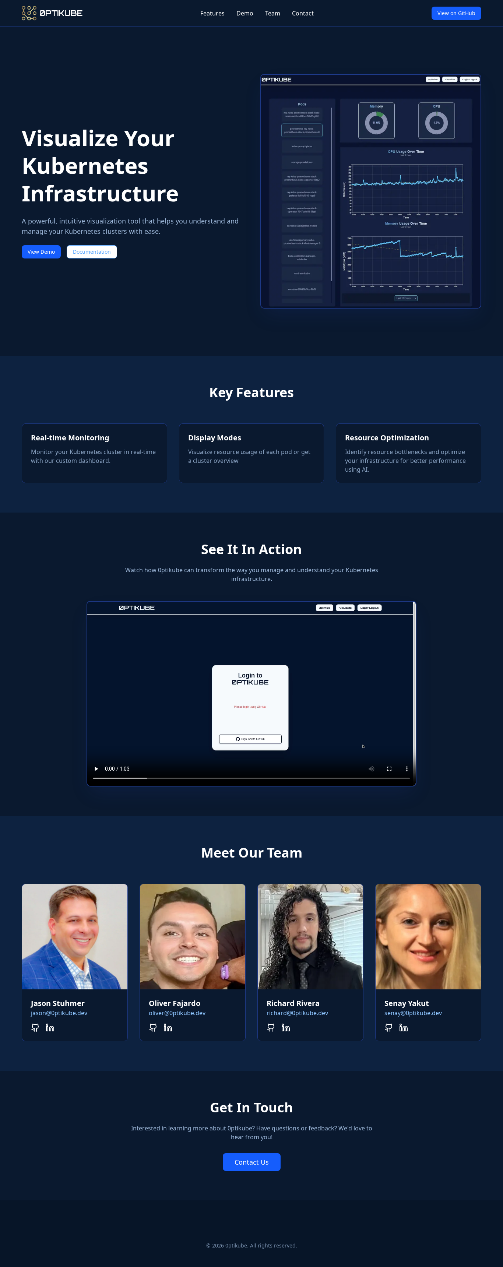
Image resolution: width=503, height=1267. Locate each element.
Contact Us (252, 1162)
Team (272, 13)
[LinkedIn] (50, 1027)
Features (212, 13)
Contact (303, 13)
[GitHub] (35, 1027)
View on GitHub (456, 13)
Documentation (92, 251)
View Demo (41, 251)
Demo (244, 13)
